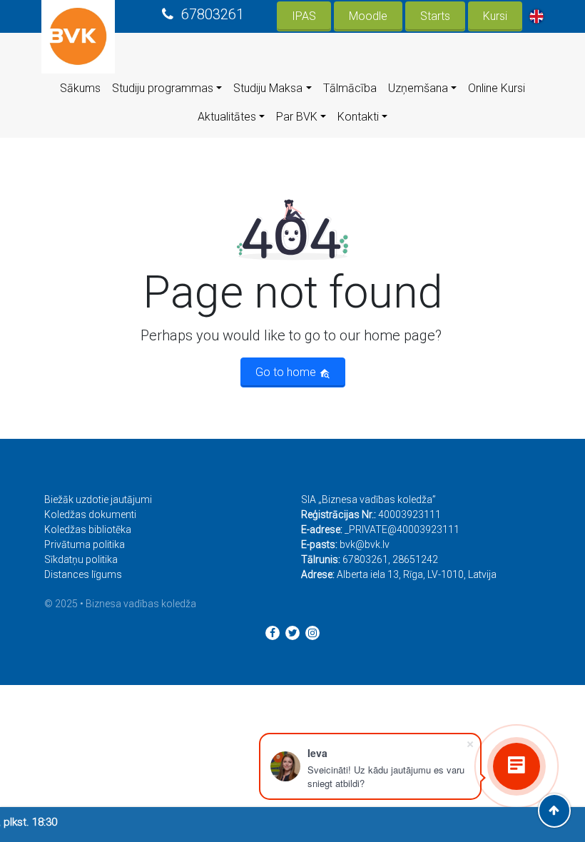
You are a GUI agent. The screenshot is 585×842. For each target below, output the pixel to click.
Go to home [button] (287, 372)
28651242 (415, 559)
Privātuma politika (84, 544)
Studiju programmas (162, 88)
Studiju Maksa (267, 88)
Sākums (80, 88)
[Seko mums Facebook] (272, 633)
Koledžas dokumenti (90, 514)
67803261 (212, 14)
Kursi (495, 16)
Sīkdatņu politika (81, 559)
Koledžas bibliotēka (87, 529)
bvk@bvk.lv (365, 544)
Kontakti (358, 116)
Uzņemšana (418, 88)
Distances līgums (83, 574)
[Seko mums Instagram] (312, 633)
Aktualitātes (227, 116)
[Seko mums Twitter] (292, 633)
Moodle (368, 16)
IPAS (304, 16)
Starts (435, 16)
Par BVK (296, 116)
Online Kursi (496, 88)
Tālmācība (350, 88)
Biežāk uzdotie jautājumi (98, 499)
